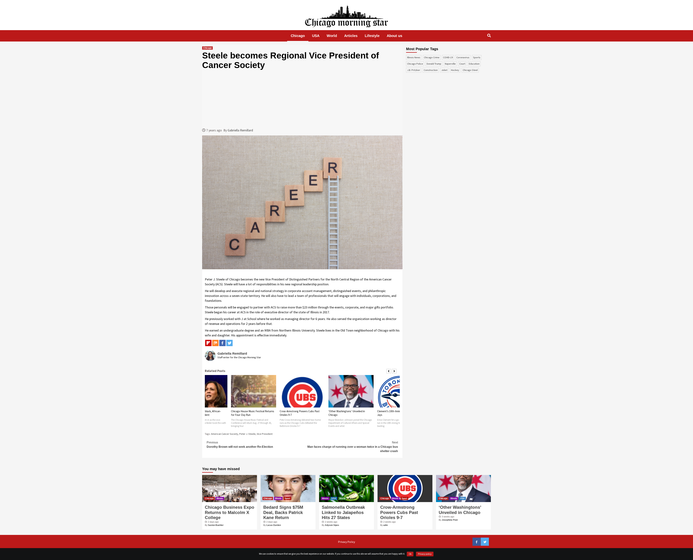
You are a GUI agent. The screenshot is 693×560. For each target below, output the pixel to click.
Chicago (298, 36)
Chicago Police (415, 63)
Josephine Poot (450, 520)
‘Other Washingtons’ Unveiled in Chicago (460, 510)
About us (394, 36)
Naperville (450, 63)
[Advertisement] (302, 99)
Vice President (265, 433)
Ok (410, 554)
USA (315, 36)
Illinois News (413, 57)
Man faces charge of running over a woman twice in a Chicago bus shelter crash (352, 447)
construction (431, 70)
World (332, 36)
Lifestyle (372, 36)
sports (476, 57)
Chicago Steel (470, 70)
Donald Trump (434, 63)
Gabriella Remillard (240, 130)
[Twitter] (229, 343)
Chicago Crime (431, 57)
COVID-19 (448, 57)
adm (385, 525)
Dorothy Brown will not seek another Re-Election (240, 444)
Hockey (455, 70)
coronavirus (462, 57)
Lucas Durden (273, 525)
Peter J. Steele (247, 433)
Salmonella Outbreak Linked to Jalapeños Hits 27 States (343, 512)
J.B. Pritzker (413, 70)
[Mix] (215, 343)
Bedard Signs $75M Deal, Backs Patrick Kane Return (283, 512)
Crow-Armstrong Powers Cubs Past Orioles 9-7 (399, 512)
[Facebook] (222, 343)
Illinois (220, 498)
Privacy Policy (346, 542)
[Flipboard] (208, 343)
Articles (351, 36)
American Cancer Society (224, 433)
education (474, 63)
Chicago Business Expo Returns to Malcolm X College (229, 512)
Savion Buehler (216, 525)
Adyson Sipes (332, 525)
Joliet (444, 70)
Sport (287, 498)
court (462, 63)
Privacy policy (425, 554)
